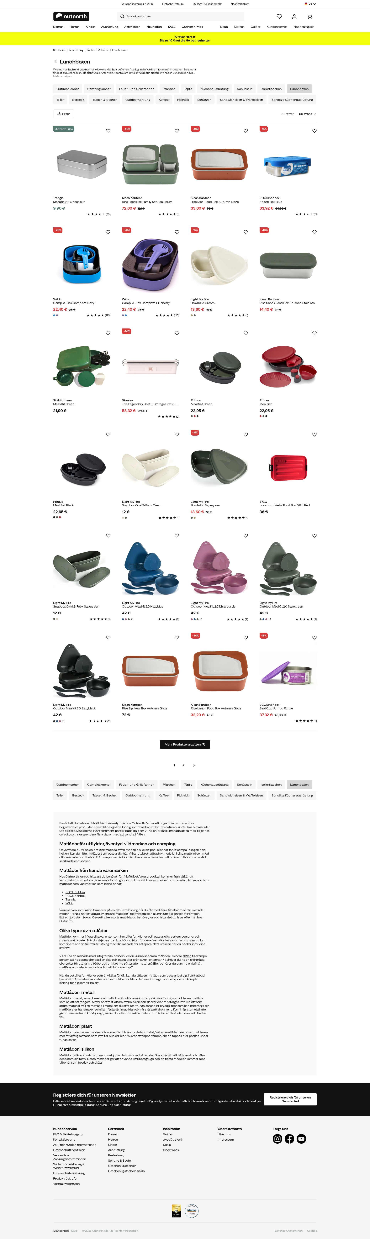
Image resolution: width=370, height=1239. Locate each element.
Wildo (69, 903)
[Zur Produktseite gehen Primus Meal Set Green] (219, 366)
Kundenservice (277, 26)
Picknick (183, 99)
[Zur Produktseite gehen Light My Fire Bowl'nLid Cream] (219, 265)
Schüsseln (244, 89)
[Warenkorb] (309, 16)
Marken (239, 26)
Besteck (78, 99)
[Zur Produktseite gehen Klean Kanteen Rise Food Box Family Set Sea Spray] (150, 164)
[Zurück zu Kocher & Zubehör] (56, 61)
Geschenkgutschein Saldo (126, 1171)
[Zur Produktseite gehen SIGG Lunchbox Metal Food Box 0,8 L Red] (288, 468)
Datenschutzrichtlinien (69, 1150)
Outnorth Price (192, 26)
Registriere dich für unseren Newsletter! (290, 1099)
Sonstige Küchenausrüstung (292, 99)
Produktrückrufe (65, 1178)
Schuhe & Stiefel (119, 1160)
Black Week (171, 1150)
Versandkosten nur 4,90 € (137, 3)
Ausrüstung (109, 26)
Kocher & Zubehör (97, 50)
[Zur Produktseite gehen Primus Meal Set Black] (81, 468)
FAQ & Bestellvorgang (68, 1134)
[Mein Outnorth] (294, 16)
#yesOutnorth (173, 1139)
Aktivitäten (132, 26)
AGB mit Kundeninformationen (74, 1144)
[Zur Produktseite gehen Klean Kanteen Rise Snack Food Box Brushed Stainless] (288, 265)
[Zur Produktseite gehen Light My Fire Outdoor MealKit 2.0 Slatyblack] (81, 671)
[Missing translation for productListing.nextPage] (194, 765)
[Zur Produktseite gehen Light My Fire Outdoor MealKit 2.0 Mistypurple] (219, 569)
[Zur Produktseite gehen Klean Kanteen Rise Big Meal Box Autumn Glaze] (150, 671)
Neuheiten (154, 26)
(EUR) (65, 1230)
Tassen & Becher (104, 99)
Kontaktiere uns (64, 1139)
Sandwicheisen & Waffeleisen (241, 99)
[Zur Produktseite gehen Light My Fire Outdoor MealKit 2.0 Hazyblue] (150, 569)
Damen (58, 26)
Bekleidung (116, 1155)
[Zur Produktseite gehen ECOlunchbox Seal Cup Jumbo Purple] (288, 671)
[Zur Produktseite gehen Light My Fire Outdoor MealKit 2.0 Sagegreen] (288, 569)
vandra (130, 834)
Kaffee (164, 99)
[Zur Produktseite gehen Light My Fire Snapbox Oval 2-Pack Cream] (150, 468)
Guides (256, 26)
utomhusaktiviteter (72, 940)
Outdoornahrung (137, 99)
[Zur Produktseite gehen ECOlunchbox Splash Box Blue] (288, 164)
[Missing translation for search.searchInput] (120, 16)
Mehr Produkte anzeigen (185, 744)
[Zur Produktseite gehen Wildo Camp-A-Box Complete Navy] (81, 265)
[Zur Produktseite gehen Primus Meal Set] (288, 366)
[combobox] (180, 16)
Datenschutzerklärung (69, 1173)
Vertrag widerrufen (66, 1183)
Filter (66, 113)
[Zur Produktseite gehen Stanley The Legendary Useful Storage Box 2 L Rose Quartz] (150, 366)
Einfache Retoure (172, 3)
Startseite (59, 50)
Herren (75, 26)
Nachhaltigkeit (240, 3)
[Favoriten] (279, 16)
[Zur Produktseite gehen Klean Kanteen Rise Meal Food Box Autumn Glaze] (219, 164)
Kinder (90, 26)
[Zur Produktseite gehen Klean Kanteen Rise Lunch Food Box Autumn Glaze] (219, 671)
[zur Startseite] (71, 16)
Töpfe (188, 89)
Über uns (224, 1134)
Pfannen (169, 89)
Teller (60, 99)
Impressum (226, 1139)
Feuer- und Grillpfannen (136, 89)
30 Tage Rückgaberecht (207, 3)
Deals (224, 26)
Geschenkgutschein (122, 1165)
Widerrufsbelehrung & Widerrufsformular (69, 1166)
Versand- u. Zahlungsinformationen (69, 1157)
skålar (187, 956)
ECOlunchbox (75, 892)
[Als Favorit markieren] (108, 130)
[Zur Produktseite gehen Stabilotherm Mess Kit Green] (81, 366)
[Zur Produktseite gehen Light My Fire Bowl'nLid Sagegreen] (219, 468)
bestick (83, 1062)
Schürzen (204, 99)
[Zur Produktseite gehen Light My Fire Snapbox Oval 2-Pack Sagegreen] (81, 569)
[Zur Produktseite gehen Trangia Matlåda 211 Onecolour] (81, 164)
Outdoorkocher (67, 89)
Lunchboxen (299, 89)
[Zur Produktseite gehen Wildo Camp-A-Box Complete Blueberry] (150, 265)
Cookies (312, 1230)
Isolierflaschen (271, 89)
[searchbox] (184, 16)
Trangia (71, 899)
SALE (172, 26)
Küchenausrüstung (215, 89)
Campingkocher (99, 89)
